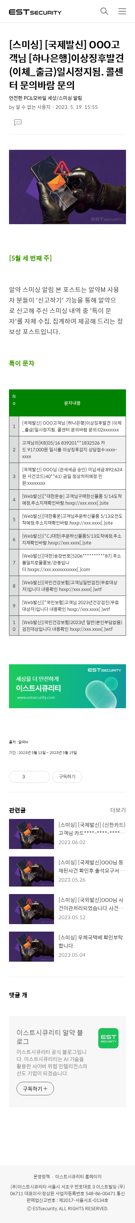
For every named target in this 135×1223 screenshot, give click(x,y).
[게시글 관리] (41, 777)
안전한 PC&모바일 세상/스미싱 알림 (45, 98)
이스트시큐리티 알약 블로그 (49, 1037)
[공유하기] (32, 777)
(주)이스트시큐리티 (28, 1186)
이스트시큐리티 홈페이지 (78, 1176)
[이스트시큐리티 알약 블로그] (35, 11)
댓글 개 (18, 995)
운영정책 (41, 1176)
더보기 (118, 809)
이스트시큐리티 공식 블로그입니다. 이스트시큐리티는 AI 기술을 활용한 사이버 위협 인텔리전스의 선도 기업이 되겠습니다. (51, 1062)
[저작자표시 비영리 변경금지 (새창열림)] (92, 777)
